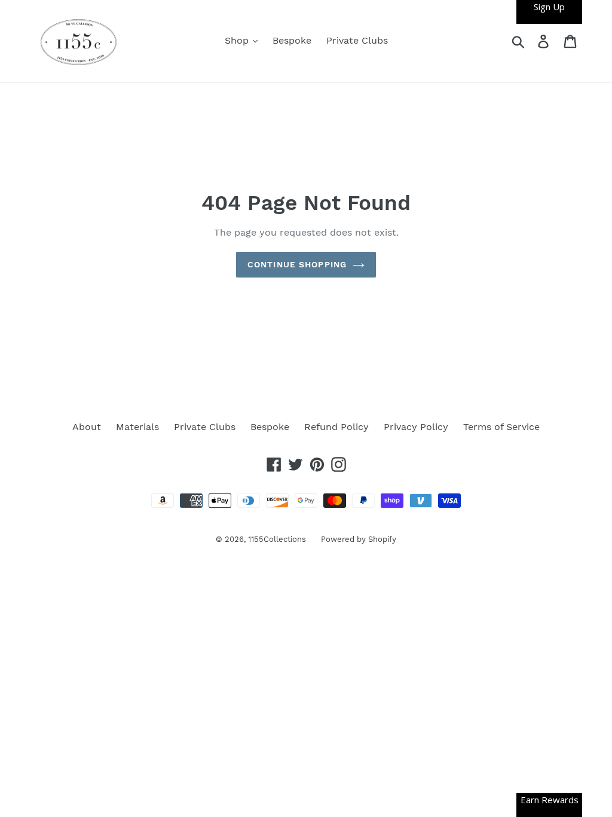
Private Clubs (357, 40)
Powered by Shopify (358, 539)
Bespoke (292, 40)
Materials (137, 426)
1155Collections (277, 539)
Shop (238, 40)
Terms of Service (501, 426)
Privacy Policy (416, 426)
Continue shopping (297, 264)
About (86, 426)
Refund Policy (336, 426)
